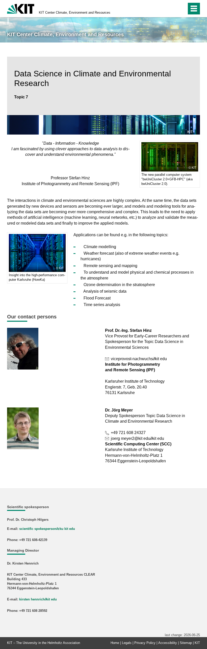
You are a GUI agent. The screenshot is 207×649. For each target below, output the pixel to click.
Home (115, 643)
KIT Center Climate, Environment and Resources (74, 12)
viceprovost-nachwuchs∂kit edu (139, 359)
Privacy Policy (145, 643)
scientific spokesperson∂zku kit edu (47, 529)
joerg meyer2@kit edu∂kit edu (137, 438)
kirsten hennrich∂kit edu (38, 599)
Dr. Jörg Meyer (119, 410)
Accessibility (167, 643)
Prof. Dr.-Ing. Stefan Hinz (128, 330)
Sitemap (186, 643)
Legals (127, 643)
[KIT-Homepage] (20, 8)
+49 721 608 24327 (128, 432)
